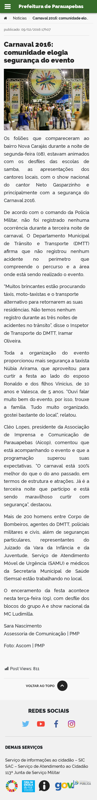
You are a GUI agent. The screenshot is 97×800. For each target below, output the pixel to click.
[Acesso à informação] (45, 785)
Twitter (25, 724)
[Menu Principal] (8, 6)
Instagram (71, 724)
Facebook (56, 724)
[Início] (5, 18)
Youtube (41, 724)
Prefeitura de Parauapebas (51, 6)
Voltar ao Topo (40, 686)
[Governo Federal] (64, 785)
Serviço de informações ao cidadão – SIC (45, 760)
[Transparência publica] (83, 786)
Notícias (20, 18)
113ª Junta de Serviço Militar (32, 772)
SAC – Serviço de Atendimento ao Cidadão (46, 766)
